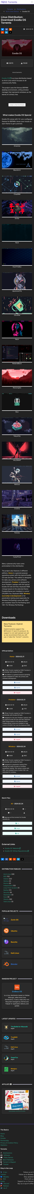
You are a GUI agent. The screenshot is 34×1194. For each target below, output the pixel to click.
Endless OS (17, 991)
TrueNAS (14, 1037)
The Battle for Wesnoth (19, 1027)
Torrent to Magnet (9, 1162)
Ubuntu (6, 899)
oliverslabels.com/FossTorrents (17, 1111)
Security (6, 892)
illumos (6, 883)
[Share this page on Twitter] (10, 32)
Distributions (21, 9)
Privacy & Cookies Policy (9, 1143)
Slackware (7, 895)
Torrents (10, 9)
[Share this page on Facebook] (6, 29)
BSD (4, 876)
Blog (2, 1136)
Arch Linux (7, 874)
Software (6, 1155)
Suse (5, 897)
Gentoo (6, 881)
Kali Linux (15, 953)
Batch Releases (8, 1160)
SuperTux (14, 1057)
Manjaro (14, 1069)
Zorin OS (14, 920)
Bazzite (14, 942)
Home (2, 1134)
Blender (14, 964)
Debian (6, 879)
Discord (5, 1184)
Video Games (7, 1157)
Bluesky (5, 1177)
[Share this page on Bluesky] (2, 29)
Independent (7, 885)
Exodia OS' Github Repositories (16, 851)
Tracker (5, 1164)
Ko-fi (4, 1188)
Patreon (5, 1186)
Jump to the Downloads (17, 105)
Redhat (6, 890)
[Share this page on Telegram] (6, 32)
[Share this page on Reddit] (2, 32)
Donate (3, 1138)
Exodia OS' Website (12, 848)
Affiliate (6, 1084)
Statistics (3, 1145)
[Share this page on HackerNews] (10, 29)
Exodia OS (6, 78)
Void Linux (7, 901)
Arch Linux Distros (12, 11)
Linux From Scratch (10, 888)
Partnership (4, 1140)
